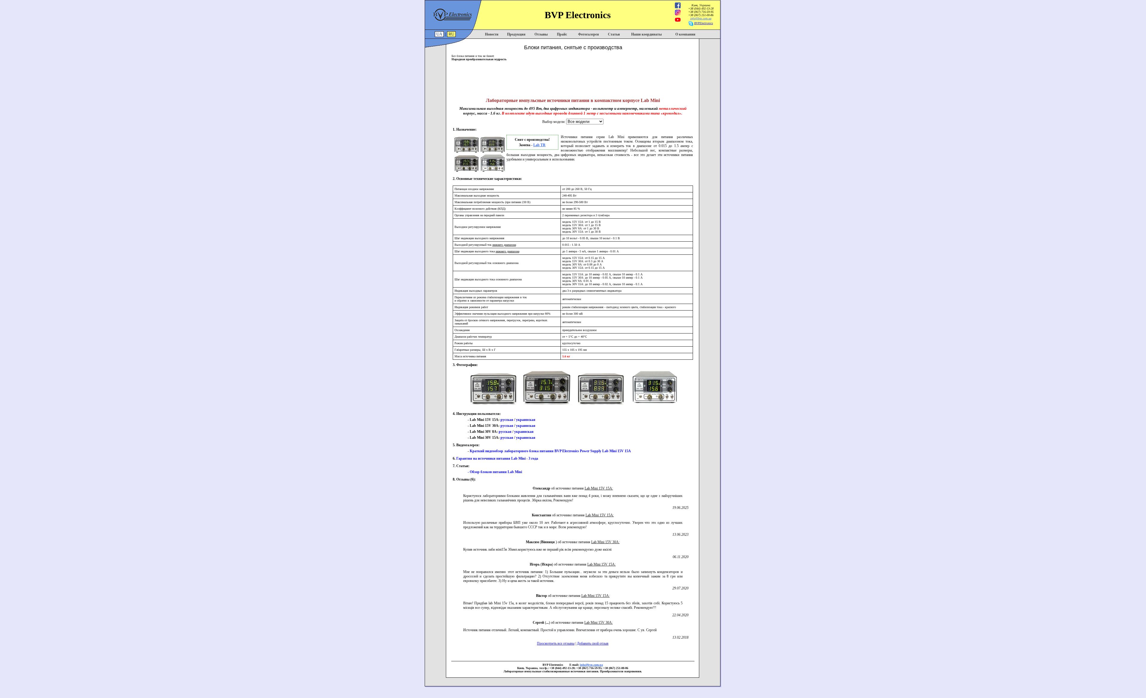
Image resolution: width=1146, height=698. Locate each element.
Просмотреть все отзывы (555, 643)
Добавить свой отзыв (593, 643)
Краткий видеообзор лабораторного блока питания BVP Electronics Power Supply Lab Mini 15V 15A (550, 451)
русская (506, 420)
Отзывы (541, 34)
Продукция (516, 34)
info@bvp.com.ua (700, 18)
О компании (685, 34)
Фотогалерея (588, 34)
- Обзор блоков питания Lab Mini (495, 472)
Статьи (614, 34)
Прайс (562, 34)
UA (439, 34)
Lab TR (539, 145)
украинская (525, 420)
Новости (491, 34)
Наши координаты (646, 34)
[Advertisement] (573, 77)
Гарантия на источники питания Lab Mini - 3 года (497, 458)
